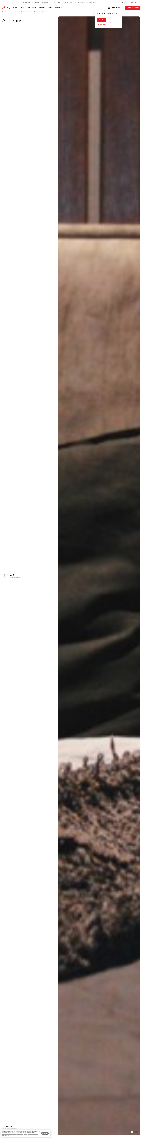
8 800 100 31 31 (135, 2)
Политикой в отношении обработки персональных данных (18, 1133)
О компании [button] (59, 8)
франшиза (26, 2)
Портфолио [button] (32, 8)
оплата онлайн (56, 2)
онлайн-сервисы (92, 2)
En (125, 2)
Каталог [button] (22, 8)
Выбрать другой (103, 24)
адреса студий (80, 2)
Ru (123, 2)
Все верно (101, 19)
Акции (50, 8)
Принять (45, 1133)
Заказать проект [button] (133, 8)
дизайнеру (45, 2)
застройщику (36, 2)
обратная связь (68, 2)
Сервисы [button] (42, 8)
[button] (117, 8)
